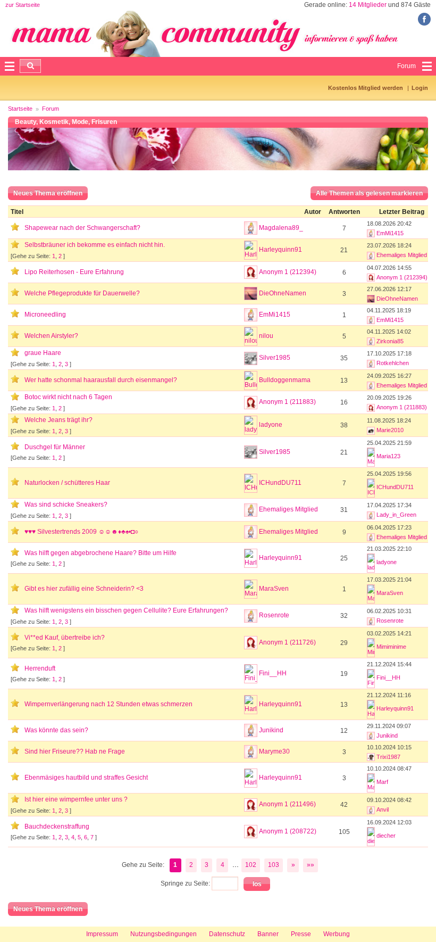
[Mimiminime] (371, 647)
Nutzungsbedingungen (163, 934)
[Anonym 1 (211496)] (250, 805)
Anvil (382, 809)
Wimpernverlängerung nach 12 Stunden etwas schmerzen (108, 704)
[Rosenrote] (250, 616)
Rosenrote (274, 615)
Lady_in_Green (396, 514)
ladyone (270, 424)
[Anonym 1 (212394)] (250, 272)
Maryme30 (274, 751)
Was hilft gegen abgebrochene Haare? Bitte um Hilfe (100, 553)
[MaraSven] (250, 589)
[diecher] (371, 836)
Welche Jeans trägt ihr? (58, 420)
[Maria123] (371, 457)
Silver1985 (274, 357)
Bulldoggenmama (285, 380)
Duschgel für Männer (54, 447)
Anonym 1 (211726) (287, 642)
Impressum (102, 934)
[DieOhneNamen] (250, 293)
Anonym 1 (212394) (287, 272)
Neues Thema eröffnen (47, 193)
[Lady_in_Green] (371, 514)
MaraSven (274, 588)
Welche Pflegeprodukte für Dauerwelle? (82, 293)
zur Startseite (22, 5)
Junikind (271, 730)
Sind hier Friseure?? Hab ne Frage (74, 751)
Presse (301, 934)
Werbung (336, 934)
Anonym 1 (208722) (287, 831)
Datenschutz (227, 934)
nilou (266, 336)
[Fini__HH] (250, 673)
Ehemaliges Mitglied (401, 255)
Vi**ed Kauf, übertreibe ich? (64, 637)
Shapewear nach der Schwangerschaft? (82, 228)
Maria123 (388, 456)
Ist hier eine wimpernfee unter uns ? (76, 799)
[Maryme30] (250, 751)
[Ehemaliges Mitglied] (371, 255)
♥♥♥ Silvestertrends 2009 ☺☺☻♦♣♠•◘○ (81, 531)
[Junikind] (250, 730)
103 (273, 865)
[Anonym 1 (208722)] (250, 831)
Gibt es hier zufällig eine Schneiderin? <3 (84, 588)
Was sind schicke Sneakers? (65, 504)
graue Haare (42, 353)
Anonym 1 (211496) (287, 804)
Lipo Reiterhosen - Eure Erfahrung (74, 272)
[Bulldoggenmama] (250, 380)
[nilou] (250, 336)
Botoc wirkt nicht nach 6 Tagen (68, 397)
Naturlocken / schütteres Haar (67, 482)
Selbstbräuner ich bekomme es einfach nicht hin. (94, 245)
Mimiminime (391, 646)
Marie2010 (390, 430)
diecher (386, 835)
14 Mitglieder (368, 5)
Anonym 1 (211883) (287, 402)
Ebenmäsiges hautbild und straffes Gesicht (86, 777)
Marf (382, 782)
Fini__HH (273, 673)
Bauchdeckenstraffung (56, 826)
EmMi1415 (390, 233)
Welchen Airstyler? (51, 336)
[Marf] (371, 782)
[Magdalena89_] (250, 228)
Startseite (20, 108)
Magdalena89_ (281, 228)
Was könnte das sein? (56, 730)
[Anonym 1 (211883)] (250, 402)
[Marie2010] (371, 430)
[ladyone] (250, 425)
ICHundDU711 (280, 482)
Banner (268, 934)
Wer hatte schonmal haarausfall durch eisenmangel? (100, 380)
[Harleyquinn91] (250, 250)
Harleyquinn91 (280, 249)
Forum (50, 108)
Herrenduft (39, 668)
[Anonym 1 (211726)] (250, 642)
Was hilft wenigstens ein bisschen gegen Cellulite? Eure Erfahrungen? (126, 610)
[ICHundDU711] (250, 483)
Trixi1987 (388, 757)
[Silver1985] (250, 358)
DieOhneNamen (282, 293)
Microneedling (45, 314)
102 (250, 865)
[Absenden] (30, 66)
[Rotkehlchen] (371, 363)
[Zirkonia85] (371, 341)
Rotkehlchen (392, 363)
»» (310, 865)
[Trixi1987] (371, 757)
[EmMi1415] (371, 233)
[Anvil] (371, 809)
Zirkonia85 (390, 341)
